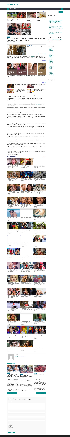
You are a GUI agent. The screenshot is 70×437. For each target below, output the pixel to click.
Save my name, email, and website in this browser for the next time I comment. (10, 427)
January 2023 (51, 62)
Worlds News (12, 4)
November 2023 (51, 53)
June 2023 (50, 57)
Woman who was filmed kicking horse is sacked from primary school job (41, 393)
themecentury (22, 436)
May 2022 (50, 71)
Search (49, 10)
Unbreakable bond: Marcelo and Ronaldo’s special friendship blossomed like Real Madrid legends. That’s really (56, 30)
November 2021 (51, 75)
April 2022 (50, 72)
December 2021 (51, 74)
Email (9, 415)
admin (16, 41)
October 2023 (51, 54)
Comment (10, 401)
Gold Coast (22, 78)
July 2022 (50, 68)
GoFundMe (38, 104)
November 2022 (51, 63)
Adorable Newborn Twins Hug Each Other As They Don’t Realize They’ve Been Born (39, 376)
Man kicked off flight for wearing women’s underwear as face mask (26, 376)
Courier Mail (10, 149)
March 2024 (51, 50)
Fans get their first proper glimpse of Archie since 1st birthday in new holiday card (13, 375)
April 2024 (50, 49)
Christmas (32, 56)
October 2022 (51, 65)
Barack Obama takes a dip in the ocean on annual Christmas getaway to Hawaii (12, 393)
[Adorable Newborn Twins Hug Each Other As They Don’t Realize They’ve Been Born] (40, 368)
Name (9, 411)
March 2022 (51, 73)
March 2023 (51, 61)
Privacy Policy (16, 8)
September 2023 (51, 55)
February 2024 (51, 51)
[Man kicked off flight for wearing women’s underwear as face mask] (26, 369)
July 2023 (50, 56)
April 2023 (50, 60)
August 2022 (51, 67)
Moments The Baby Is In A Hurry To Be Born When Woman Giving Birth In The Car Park (55, 41)
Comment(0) (21, 41)
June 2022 (50, 69)
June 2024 (50, 48)
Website (9, 418)
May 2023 (50, 59)
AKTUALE (11, 8)
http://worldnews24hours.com (20, 356)
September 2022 (51, 66)
